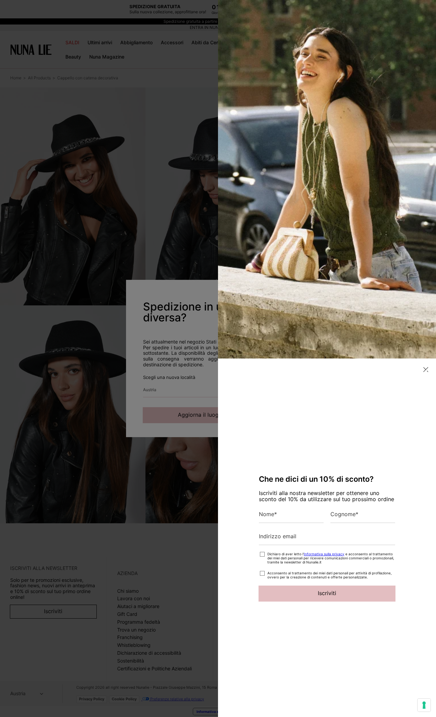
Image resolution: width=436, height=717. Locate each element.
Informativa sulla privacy (324, 554)
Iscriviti (327, 593)
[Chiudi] (425, 369)
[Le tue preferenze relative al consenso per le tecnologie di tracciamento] (424, 705)
